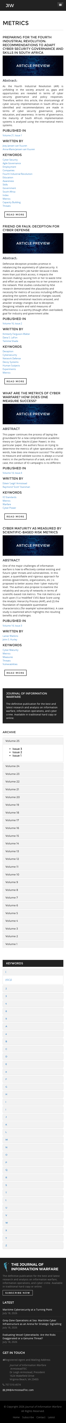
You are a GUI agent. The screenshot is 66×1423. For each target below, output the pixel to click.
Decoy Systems (10, 362)
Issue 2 (17, 752)
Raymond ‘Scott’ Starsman (16, 486)
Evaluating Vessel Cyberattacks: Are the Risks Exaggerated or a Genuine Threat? (29, 1336)
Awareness (8, 181)
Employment (9, 166)
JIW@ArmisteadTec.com (20, 1390)
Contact (40, 1417)
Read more (15, 214)
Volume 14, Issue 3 (12, 625)
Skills (5, 184)
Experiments (9, 369)
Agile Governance (12, 163)
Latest (51, 1417)
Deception (8, 351)
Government (9, 188)
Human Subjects (11, 365)
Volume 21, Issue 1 (12, 135)
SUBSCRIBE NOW (17, 1292)
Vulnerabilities (10, 664)
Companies (8, 170)
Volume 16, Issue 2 (12, 323)
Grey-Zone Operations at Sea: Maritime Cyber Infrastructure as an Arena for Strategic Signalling (32, 1322)
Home (16, 1417)
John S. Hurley (10, 639)
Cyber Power (9, 507)
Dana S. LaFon (10, 337)
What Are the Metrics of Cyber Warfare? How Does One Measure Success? (31, 397)
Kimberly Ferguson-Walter (16, 334)
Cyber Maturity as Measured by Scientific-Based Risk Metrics (32, 530)
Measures (8, 657)
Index (6, 195)
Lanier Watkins (10, 636)
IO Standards (9, 497)
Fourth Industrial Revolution (17, 173)
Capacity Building (12, 202)
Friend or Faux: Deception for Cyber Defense (31, 228)
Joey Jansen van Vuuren (15, 145)
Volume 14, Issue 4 (12, 472)
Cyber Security (10, 159)
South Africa (9, 191)
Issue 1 (16, 755)
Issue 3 (17, 749)
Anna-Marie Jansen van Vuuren (19, 149)
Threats (7, 205)
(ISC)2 (8, 979)
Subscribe (28, 1417)
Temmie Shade (10, 341)
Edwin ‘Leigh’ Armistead (15, 483)
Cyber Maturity (10, 650)
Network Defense (12, 358)
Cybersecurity (10, 354)
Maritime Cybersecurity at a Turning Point (27, 1309)
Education (8, 177)
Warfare (7, 504)
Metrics (6, 198)
